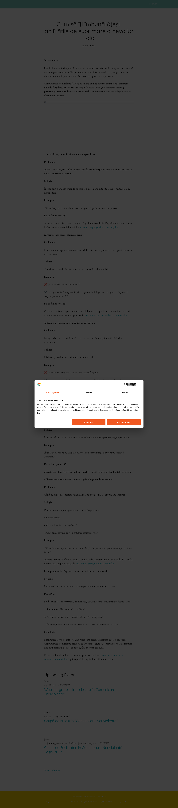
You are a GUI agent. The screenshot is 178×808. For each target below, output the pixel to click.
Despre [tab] (125, 392)
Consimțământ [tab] (52, 392)
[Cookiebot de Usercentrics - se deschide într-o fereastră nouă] (125, 384)
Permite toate (123, 422)
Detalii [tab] (89, 392)
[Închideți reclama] (140, 384)
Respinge (88, 422)
